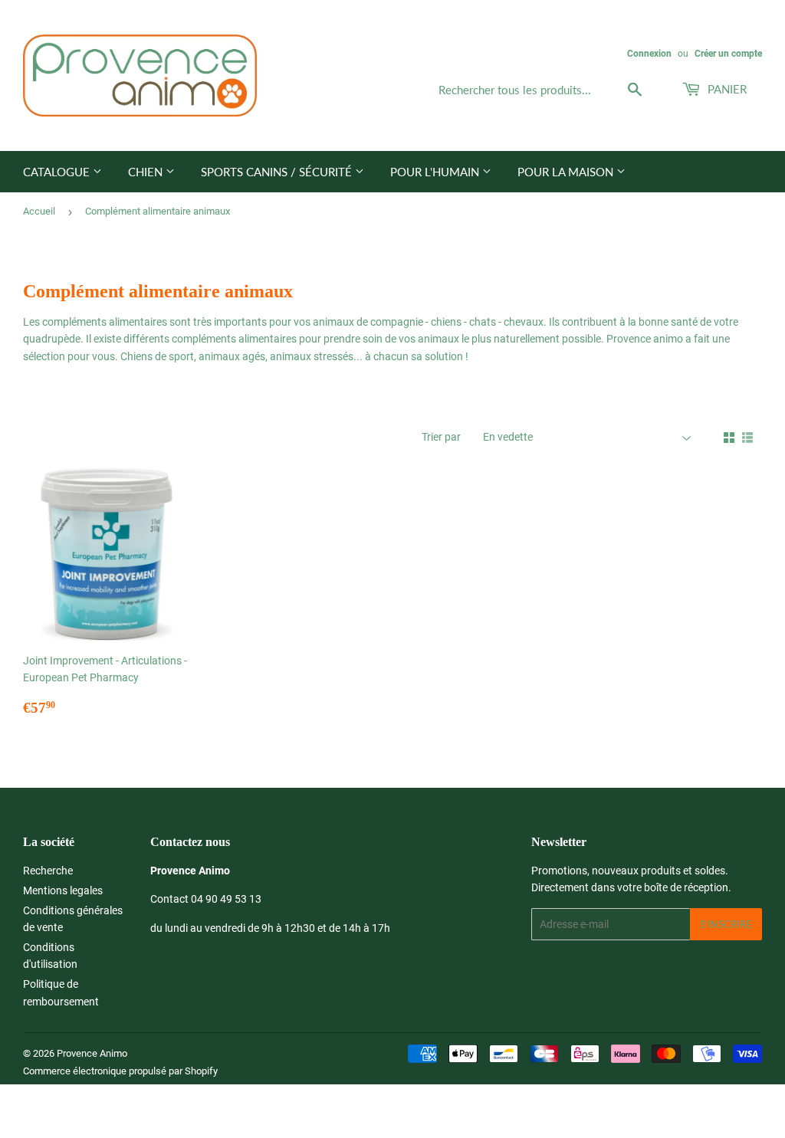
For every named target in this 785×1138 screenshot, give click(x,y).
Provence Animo (92, 1053)
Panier (726, 89)
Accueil (39, 211)
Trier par (441, 437)
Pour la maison (566, 172)
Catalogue (58, 172)
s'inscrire (726, 924)
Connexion (649, 53)
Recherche (48, 870)
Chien (147, 172)
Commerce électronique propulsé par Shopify (120, 1071)
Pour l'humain (436, 172)
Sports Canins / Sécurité (278, 172)
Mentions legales (63, 890)
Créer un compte (728, 53)
